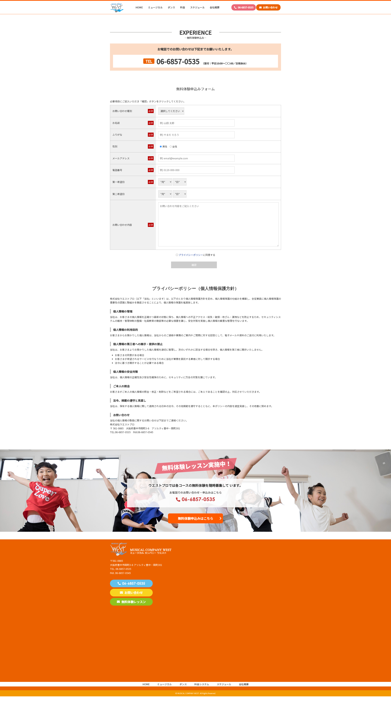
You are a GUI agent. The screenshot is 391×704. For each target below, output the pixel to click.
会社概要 (214, 7)
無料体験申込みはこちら (195, 518)
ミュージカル (155, 7)
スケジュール (197, 7)
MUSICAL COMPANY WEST (188, 693)
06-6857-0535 (245, 7)
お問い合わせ (270, 7)
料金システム (201, 684)
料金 (182, 7)
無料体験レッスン (133, 601)
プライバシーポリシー (191, 255)
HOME (139, 7)
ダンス (171, 7)
